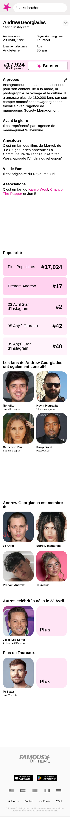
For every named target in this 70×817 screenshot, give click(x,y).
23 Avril (9, 40)
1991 (21, 40)
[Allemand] (59, 790)
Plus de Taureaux (19, 652)
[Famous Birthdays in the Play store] (47, 778)
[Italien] (47, 790)
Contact (28, 801)
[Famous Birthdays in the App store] (23, 778)
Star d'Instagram (16, 27)
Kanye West (38, 189)
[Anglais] (11, 790)
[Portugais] (35, 790)
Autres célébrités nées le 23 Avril (33, 601)
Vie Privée (44, 801)
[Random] (66, 23)
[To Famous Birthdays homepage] (6, 7)
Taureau (43, 40)
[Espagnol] (23, 790)
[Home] (35, 758)
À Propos (13, 801)
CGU (59, 801)
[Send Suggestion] (66, 81)
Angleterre (11, 50)
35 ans (42, 50)
